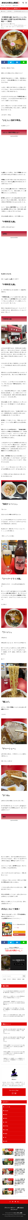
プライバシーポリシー (9, 1207)
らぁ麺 (4, 979)
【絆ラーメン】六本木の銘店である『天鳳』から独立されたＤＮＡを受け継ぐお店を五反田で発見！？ (14, 1015)
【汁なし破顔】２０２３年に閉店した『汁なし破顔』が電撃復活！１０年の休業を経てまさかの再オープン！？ (14, 1009)
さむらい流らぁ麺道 (18, 1212)
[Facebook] (4, 62)
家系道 (5, 1118)
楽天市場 (16, 934)
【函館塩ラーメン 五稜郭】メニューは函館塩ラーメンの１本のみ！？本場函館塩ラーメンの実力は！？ (14, 1059)
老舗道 (5, 1133)
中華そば (14, 979)
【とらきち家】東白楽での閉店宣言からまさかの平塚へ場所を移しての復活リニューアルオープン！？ (14, 991)
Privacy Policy (8, 1216)
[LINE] (23, 62)
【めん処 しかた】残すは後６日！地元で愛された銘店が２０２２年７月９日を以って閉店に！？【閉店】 (14, 1031)
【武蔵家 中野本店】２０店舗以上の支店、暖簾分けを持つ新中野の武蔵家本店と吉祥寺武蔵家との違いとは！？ (20, 1152)
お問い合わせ (15, 5)
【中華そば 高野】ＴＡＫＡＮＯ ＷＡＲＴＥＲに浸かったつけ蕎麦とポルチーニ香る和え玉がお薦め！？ (14, 1046)
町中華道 (9, 11)
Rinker (18, 927)
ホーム (2, 5)
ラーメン (8, 979)
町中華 (15, 25)
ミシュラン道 (7, 1106)
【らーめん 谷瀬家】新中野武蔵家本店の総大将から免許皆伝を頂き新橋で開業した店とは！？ (20, 1182)
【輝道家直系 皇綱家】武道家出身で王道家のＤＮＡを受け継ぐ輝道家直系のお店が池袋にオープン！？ (20, 1162)
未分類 (5, 1141)
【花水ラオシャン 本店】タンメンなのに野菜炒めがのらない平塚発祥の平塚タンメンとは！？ (14, 997)
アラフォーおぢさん (8, 1054)
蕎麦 (23, 979)
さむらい (6, 1033)
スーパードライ (5, 25)
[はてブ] (17, 62)
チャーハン (11, 25)
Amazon (16, 931)
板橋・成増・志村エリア (11, 26)
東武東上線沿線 (20, 26)
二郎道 (5, 1122)
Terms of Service (17, 1216)
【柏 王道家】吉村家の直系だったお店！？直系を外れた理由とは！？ (20, 1191)
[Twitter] (11, 62)
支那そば (19, 979)
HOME (3, 11)
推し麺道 (6, 1129)
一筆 (5, 1137)
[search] (24, 976)
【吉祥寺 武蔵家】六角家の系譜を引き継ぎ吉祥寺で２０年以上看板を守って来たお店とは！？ (20, 1172)
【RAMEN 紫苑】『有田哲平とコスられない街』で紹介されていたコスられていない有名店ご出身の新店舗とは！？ (14, 1003)
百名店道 (6, 1110)
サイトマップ (8, 5)
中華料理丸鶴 (20, 25)
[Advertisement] (14, 153)
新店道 (5, 1114)
